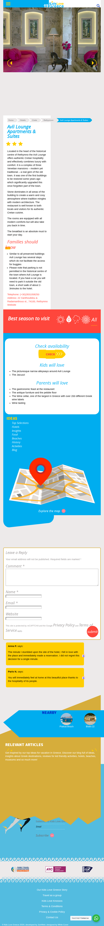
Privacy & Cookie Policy (52, 911)
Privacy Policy (64, 625)
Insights (16, 431)
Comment (15, 566)
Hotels (15, 427)
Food (15, 434)
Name (12, 591)
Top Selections (20, 423)
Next (95, 63)
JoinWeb (41, 925)
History (16, 442)
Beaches (17, 438)
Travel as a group (52, 895)
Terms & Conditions (52, 906)
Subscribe (42, 835)
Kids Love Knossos (52, 901)
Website (11, 304)
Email (12, 603)
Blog (14, 450)
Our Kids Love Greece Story (52, 889)
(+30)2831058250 (29, 294)
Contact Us (52, 917)
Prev (8, 63)
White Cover (63, 925)
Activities (17, 446)
